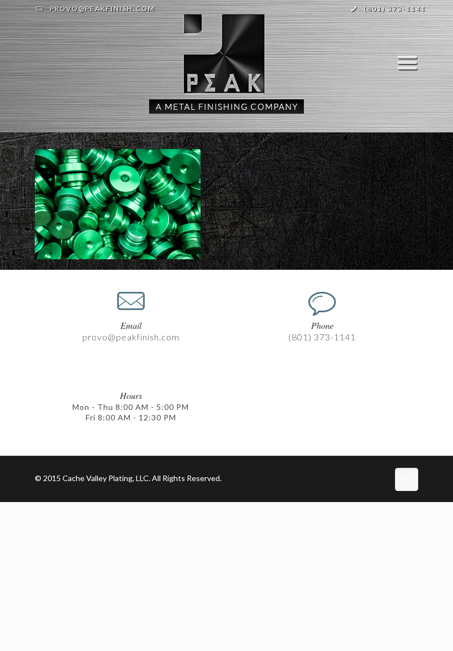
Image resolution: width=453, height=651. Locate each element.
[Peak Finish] (226, 63)
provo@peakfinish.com (102, 8)
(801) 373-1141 (395, 8)
